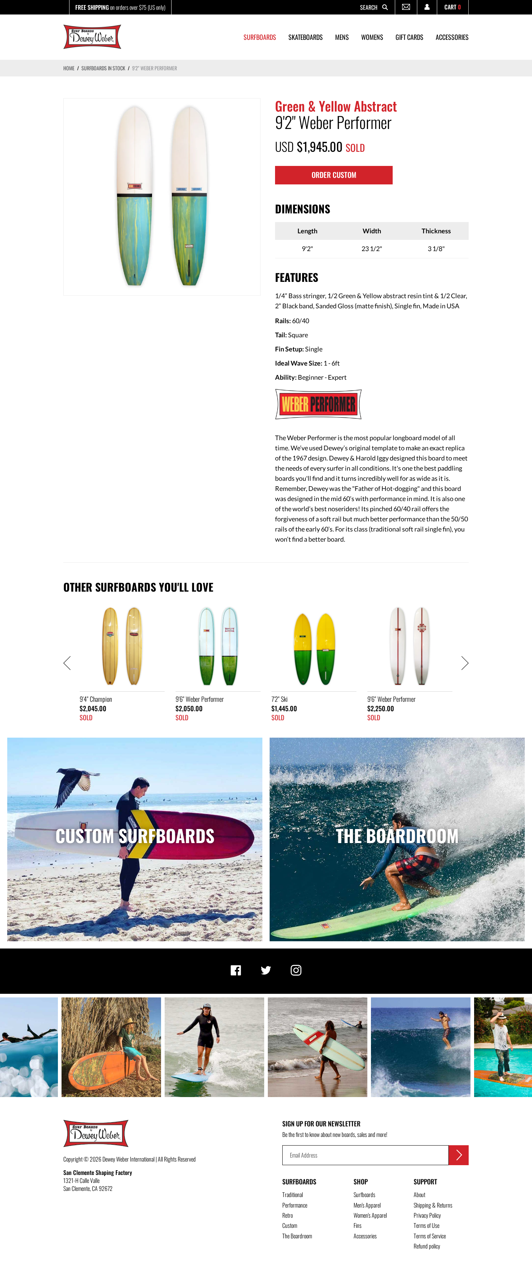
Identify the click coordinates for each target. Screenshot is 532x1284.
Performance (294, 1205)
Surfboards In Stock (103, 68)
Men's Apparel (367, 1205)
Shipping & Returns (433, 1205)
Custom (289, 1225)
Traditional (292, 1194)
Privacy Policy (427, 1215)
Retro (287, 1215)
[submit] (459, 1155)
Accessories (365, 1235)
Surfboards (299, 1181)
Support (425, 1181)
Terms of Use (426, 1225)
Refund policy (427, 1246)
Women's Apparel (370, 1215)
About (419, 1194)
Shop (361, 1181)
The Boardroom (297, 1235)
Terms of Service (430, 1235)
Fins (358, 1225)
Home (69, 68)
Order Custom (334, 174)
